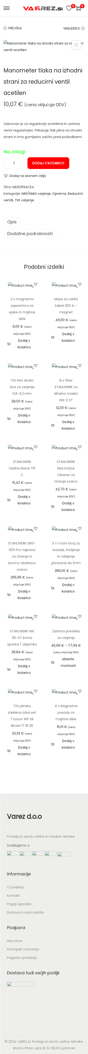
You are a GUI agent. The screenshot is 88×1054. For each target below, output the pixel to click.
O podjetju (15, 887)
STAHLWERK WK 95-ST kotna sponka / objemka (22, 638)
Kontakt (13, 895)
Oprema (59, 193)
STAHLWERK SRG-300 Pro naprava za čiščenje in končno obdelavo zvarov (22, 556)
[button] (25, 176)
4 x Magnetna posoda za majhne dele (66, 712)
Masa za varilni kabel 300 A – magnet (66, 306)
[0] (69, 8)
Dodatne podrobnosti (30, 233)
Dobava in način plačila (25, 912)
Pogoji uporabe (19, 904)
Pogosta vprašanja (22, 957)
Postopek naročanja (23, 949)
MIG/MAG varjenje (36, 193)
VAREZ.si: (24, 1041)
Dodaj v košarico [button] (24, 343)
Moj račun (15, 940)
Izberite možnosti (68, 662)
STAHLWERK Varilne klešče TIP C (22, 468)
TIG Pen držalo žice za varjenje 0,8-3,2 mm (22, 387)
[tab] (44, 222)
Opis (12, 222)
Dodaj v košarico (48, 163)
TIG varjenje (24, 200)
